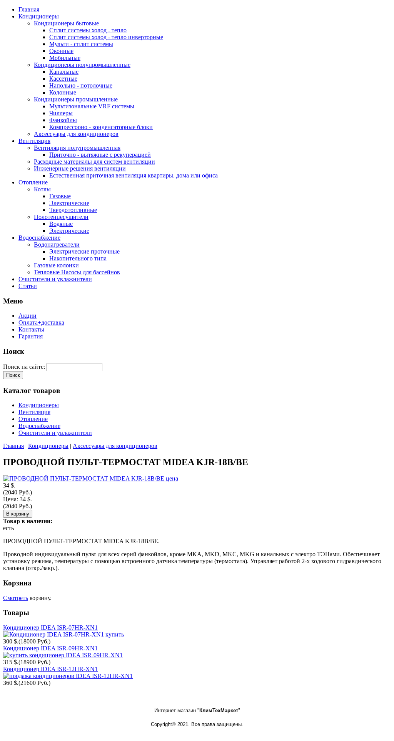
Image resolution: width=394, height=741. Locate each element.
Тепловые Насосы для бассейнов (77, 272)
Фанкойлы (63, 120)
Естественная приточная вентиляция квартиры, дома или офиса (133, 175)
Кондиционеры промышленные (76, 99)
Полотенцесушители (61, 217)
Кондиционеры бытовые (66, 23)
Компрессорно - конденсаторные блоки (101, 127)
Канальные (63, 71)
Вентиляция (34, 412)
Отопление (33, 419)
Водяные (61, 223)
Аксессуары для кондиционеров (76, 134)
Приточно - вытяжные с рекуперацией (100, 154)
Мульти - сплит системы (81, 44)
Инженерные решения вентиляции (80, 168)
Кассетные (63, 78)
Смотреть (15, 598)
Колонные (62, 92)
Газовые (60, 196)
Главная (13, 446)
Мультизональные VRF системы (91, 106)
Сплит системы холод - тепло (88, 30)
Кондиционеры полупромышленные (82, 64)
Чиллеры (61, 113)
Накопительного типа (78, 258)
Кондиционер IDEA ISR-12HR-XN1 (50, 669)
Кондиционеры (38, 405)
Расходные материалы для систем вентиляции (94, 161)
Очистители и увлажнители (55, 432)
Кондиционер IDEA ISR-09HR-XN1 (50, 648)
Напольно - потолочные (80, 85)
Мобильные (64, 58)
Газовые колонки (56, 265)
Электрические (69, 203)
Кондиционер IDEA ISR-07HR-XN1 (50, 627)
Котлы (42, 189)
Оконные (61, 51)
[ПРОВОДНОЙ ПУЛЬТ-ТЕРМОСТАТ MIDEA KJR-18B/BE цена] (90, 478)
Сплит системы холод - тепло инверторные (106, 37)
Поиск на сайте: (25, 366)
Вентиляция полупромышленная (77, 147)
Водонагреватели (57, 244)
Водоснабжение (39, 426)
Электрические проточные (84, 251)
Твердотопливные (73, 210)
